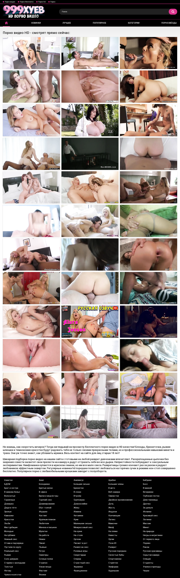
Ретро (42, 551)
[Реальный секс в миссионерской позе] (31, 254)
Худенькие (113, 570)
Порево (146, 543)
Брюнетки (79, 488)
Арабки (112, 480)
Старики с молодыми (14, 563)
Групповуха (79, 500)
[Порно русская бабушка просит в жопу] (90, 154)
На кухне (78, 531)
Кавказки (9, 515)
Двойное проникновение (120, 500)
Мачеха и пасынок (48, 527)
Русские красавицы (152, 551)
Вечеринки (148, 492)
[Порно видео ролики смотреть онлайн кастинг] (148, 154)
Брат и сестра (11, 488)
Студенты (148, 563)
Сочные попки (46, 559)
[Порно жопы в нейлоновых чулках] (31, 53)
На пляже (113, 531)
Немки (42, 539)
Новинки (36, 23)
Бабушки (147, 480)
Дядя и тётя (10, 507)
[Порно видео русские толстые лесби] (148, 187)
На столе (78, 535)
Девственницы (150, 500)
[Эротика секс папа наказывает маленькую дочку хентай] (148, 288)
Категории (134, 23)
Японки (42, 574)
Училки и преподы (152, 566)
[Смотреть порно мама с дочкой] (31, 389)
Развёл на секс (81, 547)
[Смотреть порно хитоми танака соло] (31, 355)
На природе (148, 531)
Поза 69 (112, 543)
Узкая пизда (45, 566)
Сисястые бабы (116, 555)
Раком (146, 547)
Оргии (111, 539)
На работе (44, 535)
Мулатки (43, 531)
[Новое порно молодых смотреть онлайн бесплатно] (148, 120)
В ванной (147, 488)
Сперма (77, 559)
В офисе (43, 492)
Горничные (9, 500)
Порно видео (10, 2)
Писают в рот (80, 543)
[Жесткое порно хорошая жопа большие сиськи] (148, 322)
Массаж (147, 523)
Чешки (146, 570)
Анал (41, 480)
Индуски (112, 511)
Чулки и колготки (12, 574)
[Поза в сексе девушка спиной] (90, 355)
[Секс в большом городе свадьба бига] (90, 389)
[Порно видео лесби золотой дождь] (31, 187)
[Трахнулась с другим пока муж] (148, 422)
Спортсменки (114, 559)
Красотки (9, 519)
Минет (146, 527)
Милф (111, 527)
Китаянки (78, 515)
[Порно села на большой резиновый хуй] (31, 322)
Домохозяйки (80, 503)
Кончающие (114, 515)
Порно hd (42, 2)
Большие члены (116, 484)
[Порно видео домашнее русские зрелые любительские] (148, 221)
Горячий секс (45, 500)
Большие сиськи (82, 484)
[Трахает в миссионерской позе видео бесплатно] (90, 187)
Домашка (9, 503)
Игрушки (43, 511)
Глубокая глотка (151, 496)
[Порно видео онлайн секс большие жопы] (31, 86)
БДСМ (7, 484)
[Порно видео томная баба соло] (90, 120)
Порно (52, 2)
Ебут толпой (45, 507)
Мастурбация (10, 527)
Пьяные (43, 547)
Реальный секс (11, 551)
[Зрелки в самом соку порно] (148, 254)
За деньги (148, 507)
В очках (77, 492)
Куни (76, 519)
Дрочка (146, 503)
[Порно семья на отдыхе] (148, 86)
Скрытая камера (151, 555)
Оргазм (77, 539)
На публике (9, 535)
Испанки (147, 511)
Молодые (9, 531)
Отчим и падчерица (13, 543)
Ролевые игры (80, 551)
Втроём (77, 496)
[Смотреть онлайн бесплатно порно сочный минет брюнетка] (90, 254)
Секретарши (80, 555)
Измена (77, 511)
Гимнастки (113, 496)
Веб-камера (114, 492)
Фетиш (7, 570)
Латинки (147, 519)
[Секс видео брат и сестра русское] (31, 422)
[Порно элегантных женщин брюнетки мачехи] (90, 221)
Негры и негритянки (152, 535)
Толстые (8, 566)
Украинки (78, 566)
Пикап (42, 543)
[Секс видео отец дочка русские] (148, 355)
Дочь (111, 503)
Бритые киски (46, 488)
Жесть (111, 507)
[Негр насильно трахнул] (31, 154)
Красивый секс (150, 515)
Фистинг (43, 570)
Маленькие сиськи (83, 523)
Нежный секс (10, 539)
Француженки (80, 570)
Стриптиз (113, 563)
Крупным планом (47, 519)
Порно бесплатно (26, 2)
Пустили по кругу (12, 547)
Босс (145, 484)
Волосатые (9, 496)
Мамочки (112, 523)
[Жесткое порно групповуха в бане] (90, 288)
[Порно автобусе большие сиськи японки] (90, 53)
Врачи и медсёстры (48, 496)
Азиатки (8, 480)
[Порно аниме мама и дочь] (31, 288)
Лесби (7, 523)
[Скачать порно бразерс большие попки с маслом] (148, 389)
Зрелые (8, 511)
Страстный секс (82, 563)
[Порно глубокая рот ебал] (90, 422)
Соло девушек (11, 559)
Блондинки (44, 484)
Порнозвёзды (169, 23)
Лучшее (67, 23)
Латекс (111, 519)
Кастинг (43, 515)
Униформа (113, 566)
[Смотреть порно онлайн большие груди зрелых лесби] (31, 221)
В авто (111, 488)
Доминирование (47, 503)
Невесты (112, 535)
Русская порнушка (117, 551)
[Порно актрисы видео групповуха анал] (90, 86)
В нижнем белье (12, 492)
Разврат (112, 547)
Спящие (147, 559)
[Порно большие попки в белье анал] (31, 120)
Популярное (99, 23)
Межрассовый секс (83, 527)
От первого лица (151, 539)
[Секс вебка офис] (148, 53)
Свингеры (43, 555)
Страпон (43, 563)
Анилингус (79, 480)
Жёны (76, 507)
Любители (44, 523)
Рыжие (7, 555)
